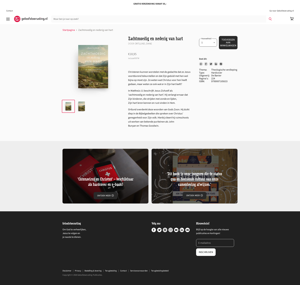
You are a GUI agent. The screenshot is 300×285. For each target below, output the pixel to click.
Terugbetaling (111, 270)
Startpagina (68, 30)
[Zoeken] (270, 19)
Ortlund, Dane (143, 43)
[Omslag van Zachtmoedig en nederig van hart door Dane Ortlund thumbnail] (81, 106)
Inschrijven (206, 252)
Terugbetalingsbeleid (160, 270)
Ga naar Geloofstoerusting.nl (282, 11)
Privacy (78, 270)
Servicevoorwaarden (139, 270)
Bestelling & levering (93, 270)
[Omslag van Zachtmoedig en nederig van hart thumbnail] (68, 106)
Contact (9, 11)
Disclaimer (66, 270)
